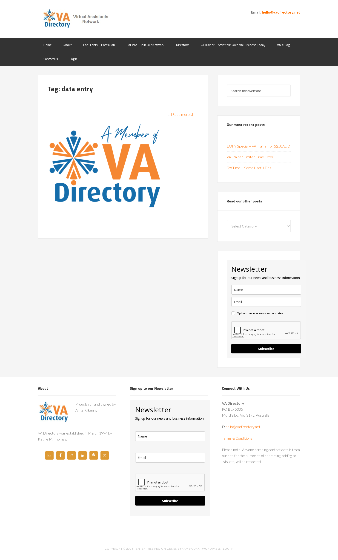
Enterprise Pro (148, 548)
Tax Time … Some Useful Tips (249, 167)
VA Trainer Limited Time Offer (250, 157)
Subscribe (266, 349)
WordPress (211, 548)
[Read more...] (182, 114)
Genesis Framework (183, 548)
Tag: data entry (70, 88)
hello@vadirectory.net (281, 12)
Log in (228, 548)
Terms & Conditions (237, 438)
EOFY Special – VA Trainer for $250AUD (258, 146)
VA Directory (75, 18)
